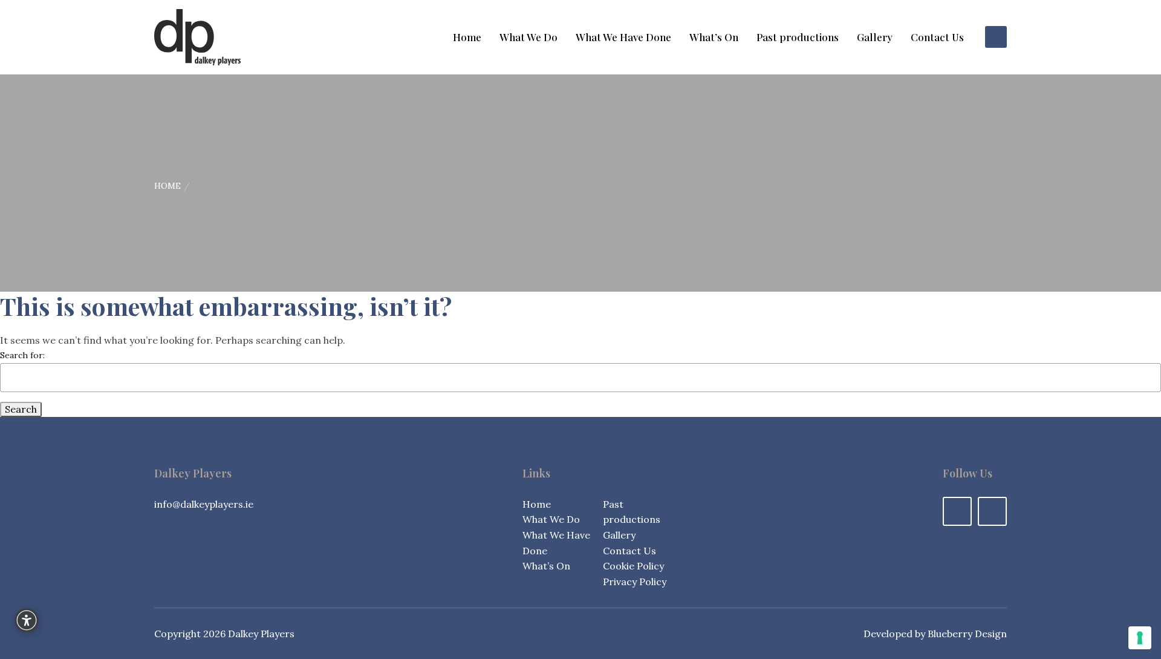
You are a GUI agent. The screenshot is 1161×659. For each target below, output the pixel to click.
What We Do (551, 519)
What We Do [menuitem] (528, 37)
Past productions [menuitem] (797, 37)
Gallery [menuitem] (875, 37)
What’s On (546, 566)
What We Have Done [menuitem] (623, 37)
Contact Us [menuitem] (937, 37)
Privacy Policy (634, 581)
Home (167, 185)
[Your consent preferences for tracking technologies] (1139, 637)
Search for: (22, 355)
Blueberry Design (967, 634)
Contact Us (629, 551)
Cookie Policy (633, 566)
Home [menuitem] (467, 37)
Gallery (619, 535)
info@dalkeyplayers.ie (203, 504)
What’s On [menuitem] (713, 37)
